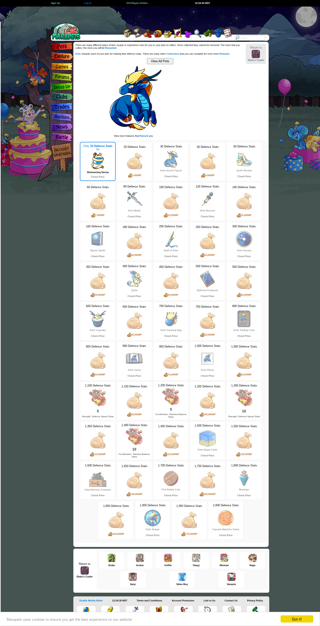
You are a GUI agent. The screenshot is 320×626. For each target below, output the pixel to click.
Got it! (297, 619)
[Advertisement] (156, 16)
